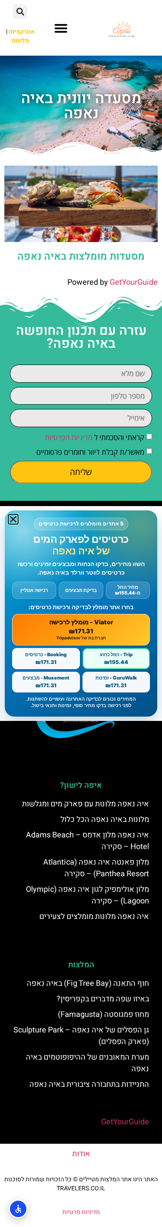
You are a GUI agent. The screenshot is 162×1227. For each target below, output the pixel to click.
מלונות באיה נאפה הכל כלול (104, 819)
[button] (61, 28)
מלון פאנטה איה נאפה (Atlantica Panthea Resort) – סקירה (96, 868)
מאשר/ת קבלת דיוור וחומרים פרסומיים (90, 452)
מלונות (20, 40)
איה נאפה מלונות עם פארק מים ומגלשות (85, 804)
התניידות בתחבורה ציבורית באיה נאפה (89, 1084)
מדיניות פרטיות (81, 1212)
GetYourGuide (134, 282)
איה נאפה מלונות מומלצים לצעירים (94, 916)
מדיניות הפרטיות (68, 437)
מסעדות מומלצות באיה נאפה (81, 256)
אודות (81, 1154)
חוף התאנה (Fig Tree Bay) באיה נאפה (88, 983)
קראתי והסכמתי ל (94, 437)
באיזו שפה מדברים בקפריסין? (103, 999)
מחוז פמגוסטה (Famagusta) (103, 1014)
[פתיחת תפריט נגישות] (18, 1208)
